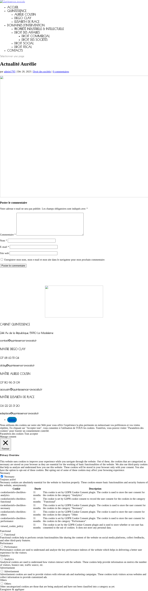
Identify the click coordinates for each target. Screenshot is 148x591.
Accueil (12, 7)
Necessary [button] (5, 473)
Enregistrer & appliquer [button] (12, 589)
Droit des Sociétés (34, 39)
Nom (3, 240)
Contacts (15, 50)
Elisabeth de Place (26, 21)
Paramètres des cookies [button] (11, 433)
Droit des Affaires (27, 32)
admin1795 (9, 71)
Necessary (9, 476)
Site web (4, 253)
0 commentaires (61, 71)
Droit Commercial (36, 36)
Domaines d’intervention (26, 25)
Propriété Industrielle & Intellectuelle (39, 29)
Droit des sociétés (42, 71)
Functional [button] (5, 531)
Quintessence (16, 11)
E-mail (4, 247)
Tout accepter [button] (31, 433)
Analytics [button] (5, 555)
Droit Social (24, 43)
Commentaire (8, 234)
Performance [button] (6, 543)
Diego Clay (22, 18)
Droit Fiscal (23, 47)
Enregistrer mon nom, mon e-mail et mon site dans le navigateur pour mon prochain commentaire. (54, 259)
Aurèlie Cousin (25, 14)
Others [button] (3, 580)
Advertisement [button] (7, 567)
